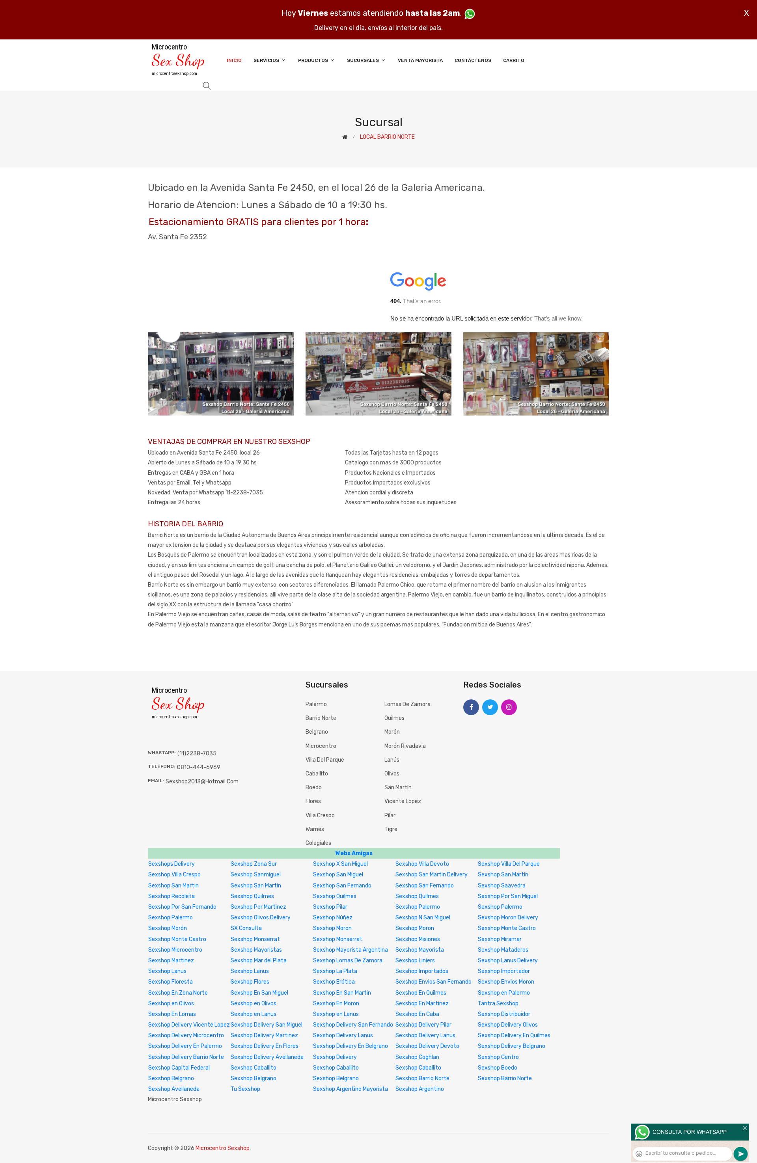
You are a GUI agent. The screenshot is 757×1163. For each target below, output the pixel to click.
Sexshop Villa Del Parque (509, 864)
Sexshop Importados (421, 971)
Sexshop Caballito (253, 1067)
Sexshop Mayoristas (256, 950)
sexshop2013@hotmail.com (202, 781)
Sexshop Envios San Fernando (433, 981)
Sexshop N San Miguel (422, 917)
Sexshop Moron (332, 928)
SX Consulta (246, 928)
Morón (392, 732)
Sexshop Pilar (330, 907)
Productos (313, 60)
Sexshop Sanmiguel (256, 874)
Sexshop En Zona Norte (178, 993)
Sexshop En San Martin (342, 993)
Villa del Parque (325, 760)
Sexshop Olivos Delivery (261, 917)
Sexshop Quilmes (252, 896)
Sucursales (363, 60)
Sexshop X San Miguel (340, 864)
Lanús (391, 760)
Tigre (390, 829)
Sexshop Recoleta (171, 896)
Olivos (391, 773)
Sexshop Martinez (171, 960)
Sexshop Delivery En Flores (264, 1046)
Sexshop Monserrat (255, 939)
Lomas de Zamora (407, 704)
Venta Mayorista (420, 60)
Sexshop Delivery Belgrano (511, 1046)
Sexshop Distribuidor (504, 1014)
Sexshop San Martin (173, 885)
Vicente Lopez (402, 801)
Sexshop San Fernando (342, 885)
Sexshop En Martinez (422, 1003)
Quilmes (394, 718)
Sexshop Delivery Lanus (343, 1035)
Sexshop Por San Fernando (182, 907)
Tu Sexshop (245, 1089)
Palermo (316, 704)
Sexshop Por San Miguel (508, 896)
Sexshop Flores (250, 981)
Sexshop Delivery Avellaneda (267, 1057)
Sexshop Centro (498, 1057)
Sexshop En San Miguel (259, 993)
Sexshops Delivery (171, 864)
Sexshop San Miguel (338, 874)
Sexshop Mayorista (419, 950)
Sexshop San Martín (503, 874)
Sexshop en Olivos (171, 1003)
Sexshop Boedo (497, 1067)
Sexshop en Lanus (253, 1014)
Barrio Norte (321, 718)
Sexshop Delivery (335, 1057)
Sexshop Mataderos (503, 950)
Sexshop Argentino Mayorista (350, 1089)
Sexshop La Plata (335, 971)
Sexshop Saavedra (502, 885)
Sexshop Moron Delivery (508, 917)
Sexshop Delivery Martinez (264, 1035)
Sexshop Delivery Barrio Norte (186, 1057)
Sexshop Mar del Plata (259, 960)
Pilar (389, 815)
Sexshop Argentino (419, 1089)
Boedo (314, 787)
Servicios (267, 60)
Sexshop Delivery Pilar (423, 1024)
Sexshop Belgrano (171, 1078)
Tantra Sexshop (498, 1003)
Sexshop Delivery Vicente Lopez (189, 1024)
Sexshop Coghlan (417, 1057)
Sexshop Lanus (167, 971)
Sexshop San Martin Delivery (431, 874)
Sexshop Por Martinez (258, 907)
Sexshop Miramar (500, 939)
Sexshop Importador (504, 971)
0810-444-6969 (198, 767)
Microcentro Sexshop (223, 1148)
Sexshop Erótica (334, 981)
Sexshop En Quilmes (420, 993)
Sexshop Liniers (415, 960)
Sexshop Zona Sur (254, 864)
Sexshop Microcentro (175, 950)
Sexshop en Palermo (504, 993)
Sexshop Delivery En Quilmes (514, 1035)
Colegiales (318, 843)
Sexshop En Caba (417, 1014)
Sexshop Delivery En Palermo (185, 1046)
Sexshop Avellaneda (174, 1089)
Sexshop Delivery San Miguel (266, 1024)
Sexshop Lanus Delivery (508, 960)
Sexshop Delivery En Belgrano (350, 1046)
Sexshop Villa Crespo (174, 874)
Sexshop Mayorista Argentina (350, 950)
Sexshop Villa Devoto (422, 864)
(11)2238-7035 (196, 753)
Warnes (315, 829)
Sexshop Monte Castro (507, 928)
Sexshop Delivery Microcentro (186, 1035)
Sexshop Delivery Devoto (427, 1046)
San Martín (398, 787)
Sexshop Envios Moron (506, 981)
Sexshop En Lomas (172, 1014)
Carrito (513, 60)
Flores (313, 801)
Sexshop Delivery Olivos (508, 1024)
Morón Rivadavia (405, 746)
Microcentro (321, 746)
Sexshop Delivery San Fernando (353, 1024)
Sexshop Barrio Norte (422, 1078)
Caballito (317, 773)
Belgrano (317, 732)
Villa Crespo (320, 815)
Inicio (234, 60)
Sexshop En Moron (336, 1003)
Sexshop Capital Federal (179, 1067)
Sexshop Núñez (332, 917)
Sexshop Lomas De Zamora (347, 960)
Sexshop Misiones (417, 939)
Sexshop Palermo (417, 907)
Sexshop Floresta (170, 981)
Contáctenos (473, 60)
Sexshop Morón (167, 928)
